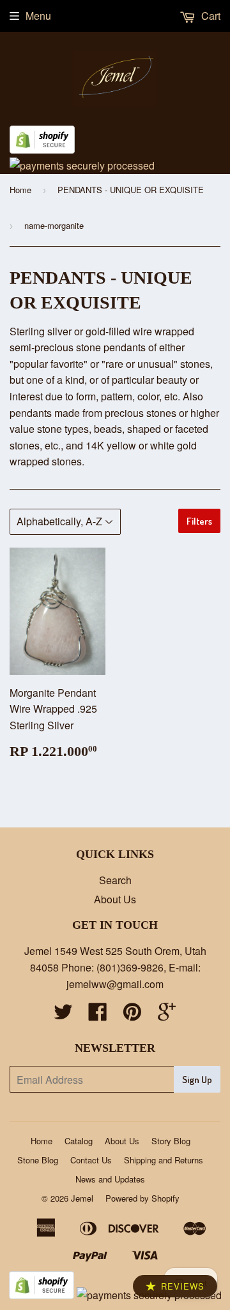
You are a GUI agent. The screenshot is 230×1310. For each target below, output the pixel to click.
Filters (199, 521)
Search (115, 880)
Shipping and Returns (163, 1160)
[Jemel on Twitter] (63, 1015)
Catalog (79, 1141)
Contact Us (91, 1160)
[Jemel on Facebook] (97, 1015)
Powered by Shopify (142, 1198)
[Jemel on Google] (166, 1015)
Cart (209, 15)
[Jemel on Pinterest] (132, 1015)
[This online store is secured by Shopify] (42, 149)
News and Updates (110, 1179)
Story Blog (170, 1141)
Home (20, 190)
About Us (115, 899)
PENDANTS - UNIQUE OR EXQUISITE (130, 190)
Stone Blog (37, 1160)
